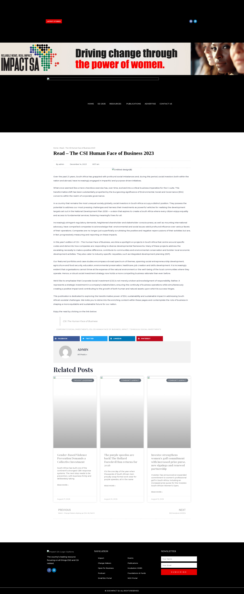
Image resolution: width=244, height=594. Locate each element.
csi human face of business (107, 329)
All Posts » (82, 354)
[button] (116, 104)
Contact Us (166, 104)
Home (91, 104)
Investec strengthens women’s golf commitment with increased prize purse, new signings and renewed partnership (84, 24)
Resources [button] (115, 104)
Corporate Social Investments (72, 329)
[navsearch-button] (195, 103)
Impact (125, 329)
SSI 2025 (102, 104)
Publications (133, 104)
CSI (90, 329)
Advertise (150, 104)
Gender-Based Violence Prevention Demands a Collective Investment (72, 458)
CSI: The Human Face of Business (80, 321)
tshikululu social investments (145, 329)
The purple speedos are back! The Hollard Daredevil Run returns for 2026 (120, 460)
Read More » (62, 485)
